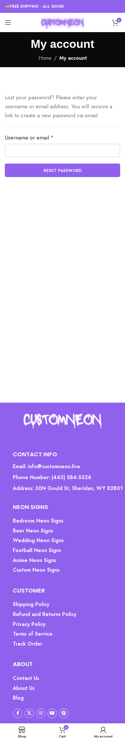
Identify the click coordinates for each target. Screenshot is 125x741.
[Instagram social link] (41, 713)
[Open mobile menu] (8, 22)
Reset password (63, 170)
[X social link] (29, 713)
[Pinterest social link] (64, 713)
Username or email (29, 137)
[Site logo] (62, 22)
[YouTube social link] (52, 713)
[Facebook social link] (17, 713)
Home (45, 58)
